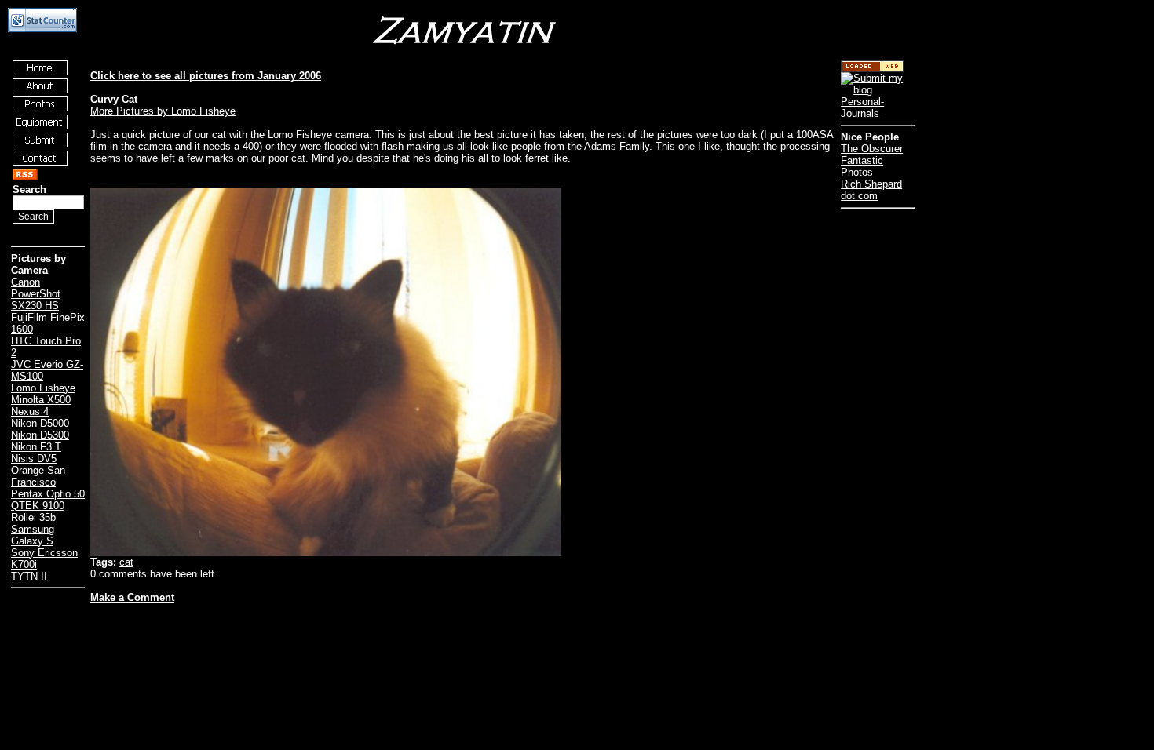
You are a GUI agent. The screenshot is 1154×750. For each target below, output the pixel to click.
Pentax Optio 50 (48, 494)
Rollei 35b (33, 517)
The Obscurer (872, 149)
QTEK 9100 (37, 506)
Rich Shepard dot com (871, 190)
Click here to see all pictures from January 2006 (205, 76)
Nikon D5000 (40, 423)
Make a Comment (132, 597)
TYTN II (29, 576)
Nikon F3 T (36, 447)
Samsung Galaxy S (32, 535)
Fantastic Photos (862, 166)
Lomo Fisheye (43, 388)
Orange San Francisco (38, 476)
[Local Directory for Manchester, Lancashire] (872, 69)
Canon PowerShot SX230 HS (35, 293)
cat (126, 562)
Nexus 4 (30, 411)
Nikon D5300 (40, 435)
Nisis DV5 (34, 458)
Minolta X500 (41, 400)
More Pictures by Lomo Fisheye (163, 111)
